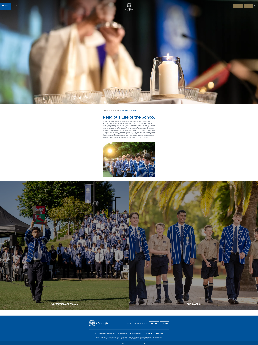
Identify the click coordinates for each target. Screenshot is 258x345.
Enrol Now (249, 6)
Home (104, 110)
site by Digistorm (144, 343)
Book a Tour (238, 6)
